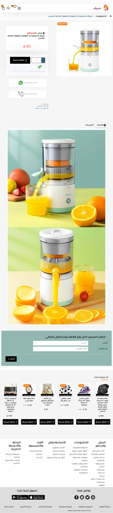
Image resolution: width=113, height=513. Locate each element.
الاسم (105, 343)
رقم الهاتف (103, 348)
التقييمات (89, 125)
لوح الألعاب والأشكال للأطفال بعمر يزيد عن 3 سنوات (47, 402)
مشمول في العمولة (41, 108)
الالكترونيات (101, 16)
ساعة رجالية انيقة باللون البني (29, 400)
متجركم (32, 33)
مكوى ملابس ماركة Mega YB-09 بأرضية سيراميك (84, 402)
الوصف (100, 125)
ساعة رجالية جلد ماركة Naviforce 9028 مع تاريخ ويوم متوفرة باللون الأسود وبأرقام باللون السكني (102, 405)
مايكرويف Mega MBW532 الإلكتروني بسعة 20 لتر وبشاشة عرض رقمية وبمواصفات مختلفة (10, 405)
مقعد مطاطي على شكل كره (66, 400)
